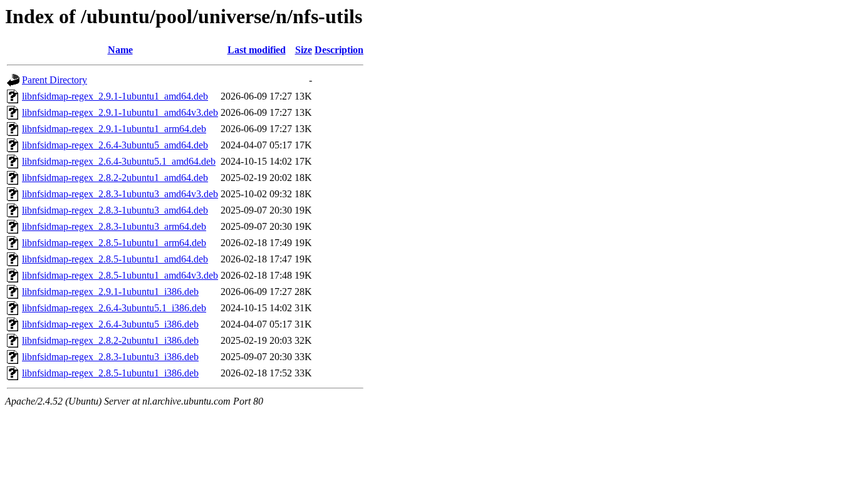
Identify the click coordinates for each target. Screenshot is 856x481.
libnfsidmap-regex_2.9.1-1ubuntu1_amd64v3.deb (120, 112)
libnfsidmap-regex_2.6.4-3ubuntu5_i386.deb (110, 324)
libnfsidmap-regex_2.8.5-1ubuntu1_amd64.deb (115, 259)
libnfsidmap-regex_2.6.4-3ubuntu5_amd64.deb (115, 145)
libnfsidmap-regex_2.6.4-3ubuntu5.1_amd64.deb (119, 161)
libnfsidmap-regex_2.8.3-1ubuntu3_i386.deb (110, 356)
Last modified (256, 49)
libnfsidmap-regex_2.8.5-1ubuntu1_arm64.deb (114, 242)
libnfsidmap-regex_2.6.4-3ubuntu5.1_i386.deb (114, 308)
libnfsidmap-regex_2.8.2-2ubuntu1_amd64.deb (115, 177)
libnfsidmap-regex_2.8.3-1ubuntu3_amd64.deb (115, 210)
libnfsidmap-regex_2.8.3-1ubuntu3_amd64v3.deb (120, 194)
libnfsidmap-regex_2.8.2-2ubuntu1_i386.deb (110, 340)
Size (303, 49)
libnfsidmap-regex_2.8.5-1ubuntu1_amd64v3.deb (120, 275)
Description (339, 49)
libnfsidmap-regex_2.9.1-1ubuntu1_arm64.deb (114, 128)
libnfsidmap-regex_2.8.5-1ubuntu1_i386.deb (110, 373)
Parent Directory (54, 80)
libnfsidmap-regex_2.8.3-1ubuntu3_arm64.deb (114, 226)
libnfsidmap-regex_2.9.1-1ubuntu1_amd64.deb (115, 96)
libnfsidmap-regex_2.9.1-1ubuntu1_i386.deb (110, 291)
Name (120, 49)
